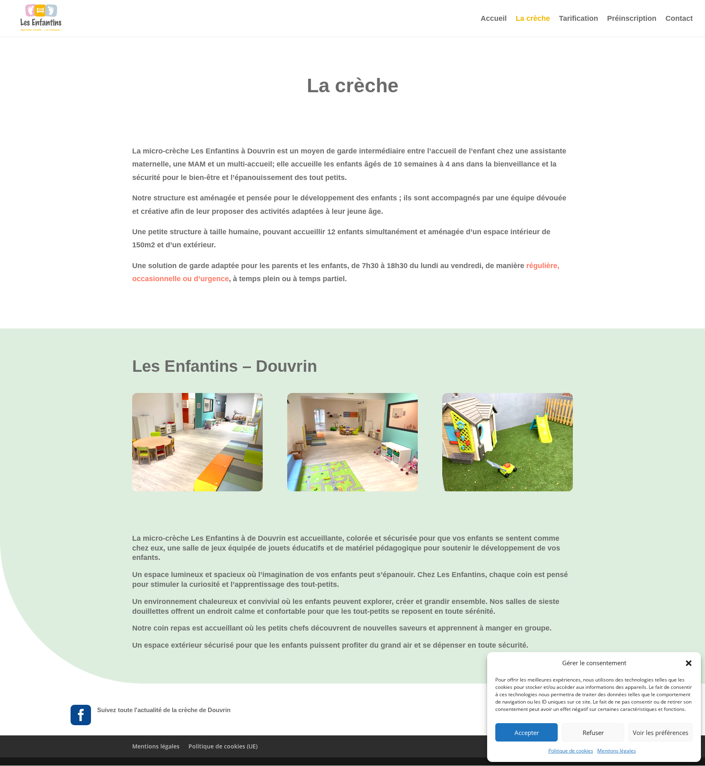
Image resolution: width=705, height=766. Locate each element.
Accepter (526, 732)
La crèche (533, 19)
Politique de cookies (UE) (222, 746)
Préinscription (631, 19)
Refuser (593, 732)
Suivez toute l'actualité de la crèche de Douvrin (164, 709)
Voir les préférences (660, 732)
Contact (679, 19)
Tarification (578, 19)
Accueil (494, 19)
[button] (689, 663)
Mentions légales (616, 750)
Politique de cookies (570, 750)
